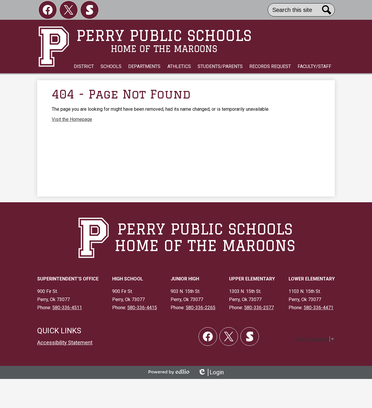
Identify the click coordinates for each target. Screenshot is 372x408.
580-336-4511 (67, 307)
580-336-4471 (318, 307)
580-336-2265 (200, 307)
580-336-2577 (259, 307)
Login (211, 372)
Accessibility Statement (64, 342)
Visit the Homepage (72, 119)
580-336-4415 (142, 307)
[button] (83, 66)
